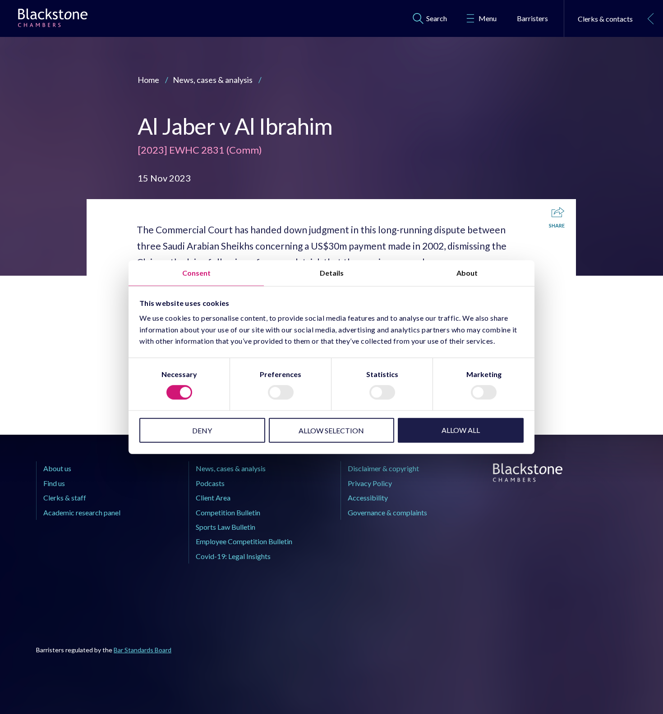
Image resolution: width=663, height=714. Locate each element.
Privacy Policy (370, 483)
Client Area (213, 497)
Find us (54, 483)
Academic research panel (81, 512)
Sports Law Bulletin (225, 527)
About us (57, 468)
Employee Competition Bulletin (244, 541)
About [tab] (467, 272)
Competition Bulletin (228, 512)
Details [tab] (332, 272)
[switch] (281, 392)
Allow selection (331, 430)
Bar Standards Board (142, 650)
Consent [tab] (196, 272)
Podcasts (210, 483)
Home (148, 80)
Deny (202, 430)
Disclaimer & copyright (383, 468)
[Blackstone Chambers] (52, 20)
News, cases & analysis (213, 80)
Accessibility (368, 497)
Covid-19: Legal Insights (233, 556)
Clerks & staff (64, 497)
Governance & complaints (387, 512)
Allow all (461, 430)
